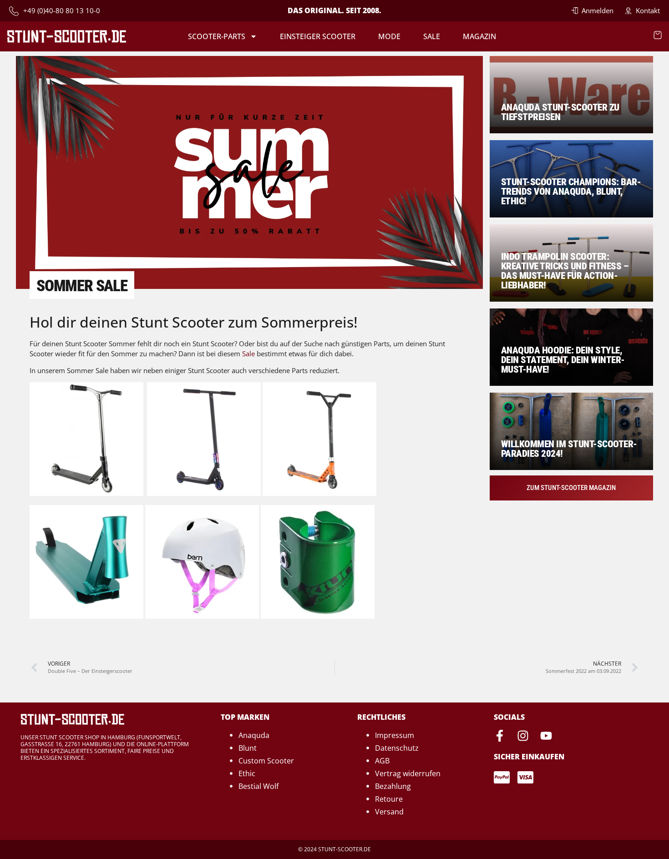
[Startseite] (66, 36)
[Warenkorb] (657, 35)
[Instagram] (523, 736)
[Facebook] (500, 736)
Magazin (479, 36)
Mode (389, 36)
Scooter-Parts (216, 36)
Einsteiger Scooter (317, 36)
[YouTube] (546, 736)
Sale (431, 36)
